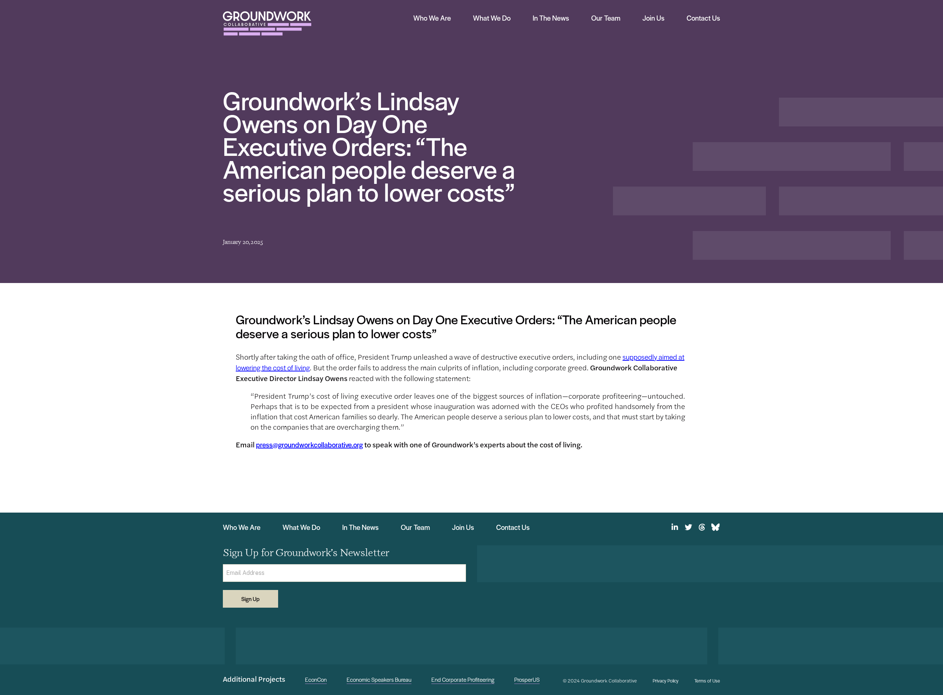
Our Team (605, 18)
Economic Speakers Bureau (379, 679)
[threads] (702, 527)
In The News (551, 18)
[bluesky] (715, 527)
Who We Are (432, 18)
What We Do (492, 18)
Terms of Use (707, 681)
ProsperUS (527, 679)
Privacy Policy (666, 681)
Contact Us (703, 18)
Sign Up (250, 599)
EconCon (316, 679)
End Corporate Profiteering (462, 679)
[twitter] (688, 527)
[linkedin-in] (674, 527)
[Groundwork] (267, 23)
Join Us (653, 18)
